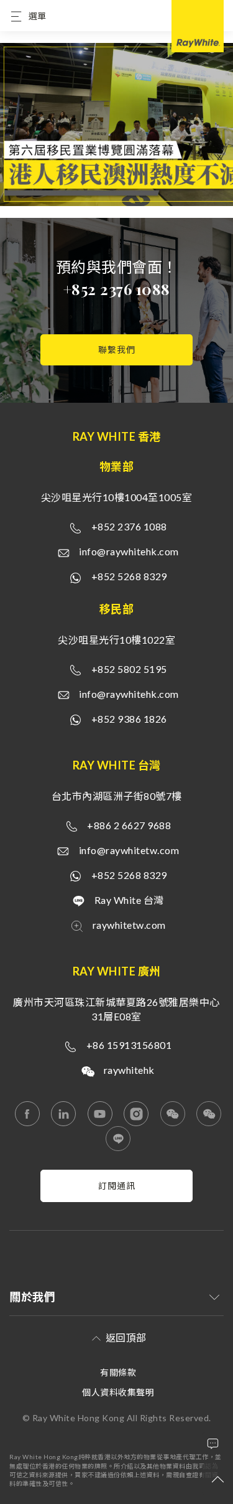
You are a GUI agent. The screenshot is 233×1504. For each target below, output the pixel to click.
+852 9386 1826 (129, 719)
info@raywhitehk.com (129, 551)
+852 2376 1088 (116, 289)
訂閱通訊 (116, 1185)
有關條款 (118, 1372)
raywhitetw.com (129, 925)
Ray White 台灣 (129, 900)
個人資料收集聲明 (118, 1392)
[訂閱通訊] (116, 1199)
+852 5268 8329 (129, 576)
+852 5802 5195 (129, 669)
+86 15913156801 (129, 1045)
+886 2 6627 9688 (129, 825)
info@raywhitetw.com (129, 850)
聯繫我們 (116, 349)
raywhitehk (129, 1070)
